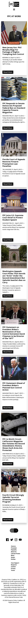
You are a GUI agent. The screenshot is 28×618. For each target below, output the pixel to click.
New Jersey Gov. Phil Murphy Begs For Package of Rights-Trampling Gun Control (13, 50)
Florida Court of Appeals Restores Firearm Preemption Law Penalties (13, 162)
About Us (13, 552)
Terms (13, 570)
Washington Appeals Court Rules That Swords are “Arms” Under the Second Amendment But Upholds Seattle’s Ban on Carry (13, 277)
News (12, 555)
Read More (7, 72)
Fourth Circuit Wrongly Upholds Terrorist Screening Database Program (13, 498)
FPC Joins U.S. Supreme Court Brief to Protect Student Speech (12, 217)
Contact (13, 566)
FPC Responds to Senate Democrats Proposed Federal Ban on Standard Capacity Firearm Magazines (13, 108)
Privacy (13, 568)
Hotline (13, 559)
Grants (13, 557)
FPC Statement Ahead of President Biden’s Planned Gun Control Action (13, 386)
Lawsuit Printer (15, 553)
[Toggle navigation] (14, 9)
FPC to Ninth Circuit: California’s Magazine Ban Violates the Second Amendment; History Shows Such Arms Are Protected (13, 444)
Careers (13, 546)
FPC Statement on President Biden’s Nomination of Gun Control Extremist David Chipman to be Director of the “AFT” (13, 333)
